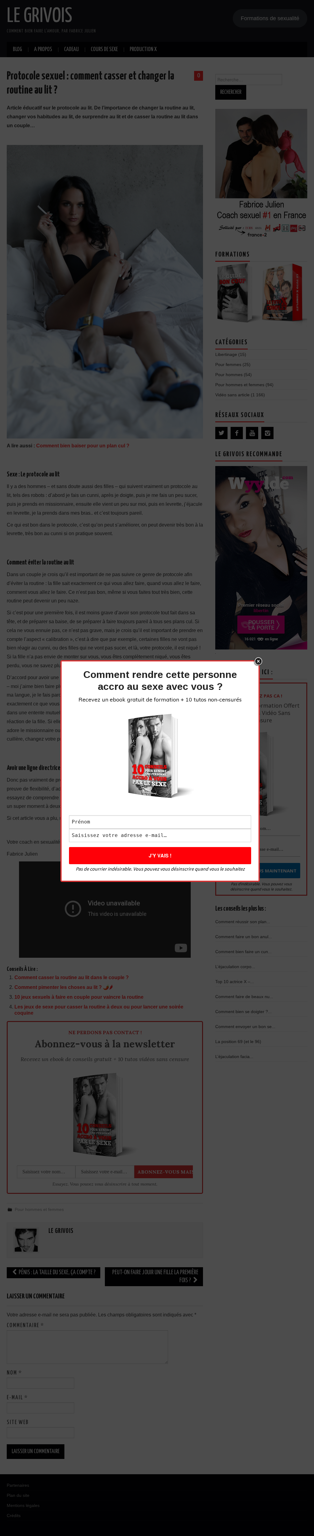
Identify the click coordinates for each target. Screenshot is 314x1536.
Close (258, 661)
